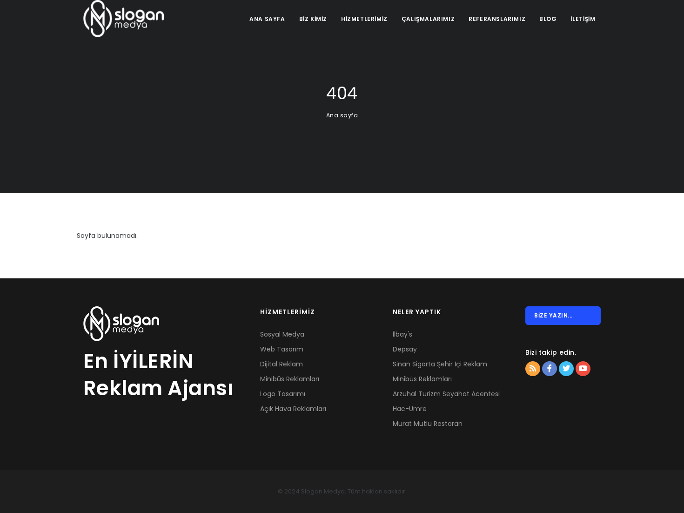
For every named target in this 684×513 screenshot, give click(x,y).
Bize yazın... (553, 315)
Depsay (405, 349)
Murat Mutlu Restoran (428, 423)
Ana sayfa (342, 115)
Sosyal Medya (282, 334)
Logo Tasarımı (282, 393)
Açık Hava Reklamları (293, 408)
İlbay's (402, 334)
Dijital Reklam (281, 364)
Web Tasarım (281, 349)
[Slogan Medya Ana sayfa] (123, 18)
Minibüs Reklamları (289, 379)
